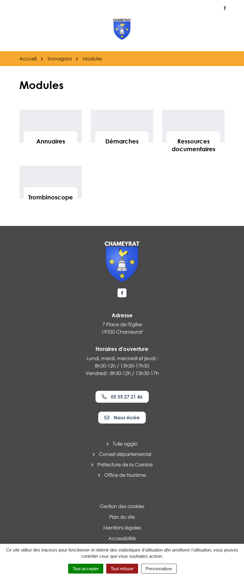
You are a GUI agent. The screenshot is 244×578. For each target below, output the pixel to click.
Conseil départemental (125, 454)
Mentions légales (122, 528)
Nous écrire (127, 418)
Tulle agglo (125, 444)
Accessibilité (122, 538)
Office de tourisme (125, 475)
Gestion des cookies (122, 506)
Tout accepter (86, 568)
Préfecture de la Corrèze (125, 465)
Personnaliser (159, 568)
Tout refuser (122, 568)
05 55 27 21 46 (127, 397)
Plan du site (122, 517)
